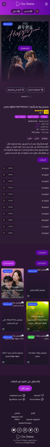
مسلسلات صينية (20, 116)
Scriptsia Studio (29, 442)
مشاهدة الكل (8, 263)
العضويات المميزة (32, 419)
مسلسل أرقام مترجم (37, 290)
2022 (37, 126)
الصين (38, 123)
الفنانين (17, 413)
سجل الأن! (25, 388)
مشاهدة (24, 48)
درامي (37, 138)
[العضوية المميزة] (37, 11)
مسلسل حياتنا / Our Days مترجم (37, 354)
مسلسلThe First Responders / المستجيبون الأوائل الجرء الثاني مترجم (37, 320)
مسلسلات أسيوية (33, 116)
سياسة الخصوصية (25, 423)
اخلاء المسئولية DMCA (17, 418)
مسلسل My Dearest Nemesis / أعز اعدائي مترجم (12, 288)
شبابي (30, 138)
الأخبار (33, 413)
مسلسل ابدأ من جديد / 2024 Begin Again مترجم (12, 354)
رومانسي (44, 138)
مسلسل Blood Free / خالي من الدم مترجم (12, 321)
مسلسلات (44, 116)
